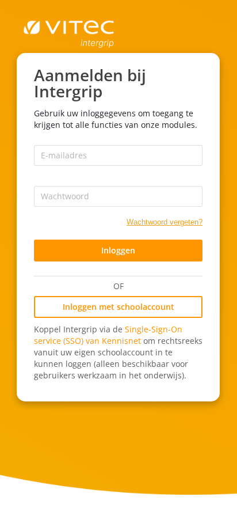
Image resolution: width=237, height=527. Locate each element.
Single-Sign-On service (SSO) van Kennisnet (108, 335)
